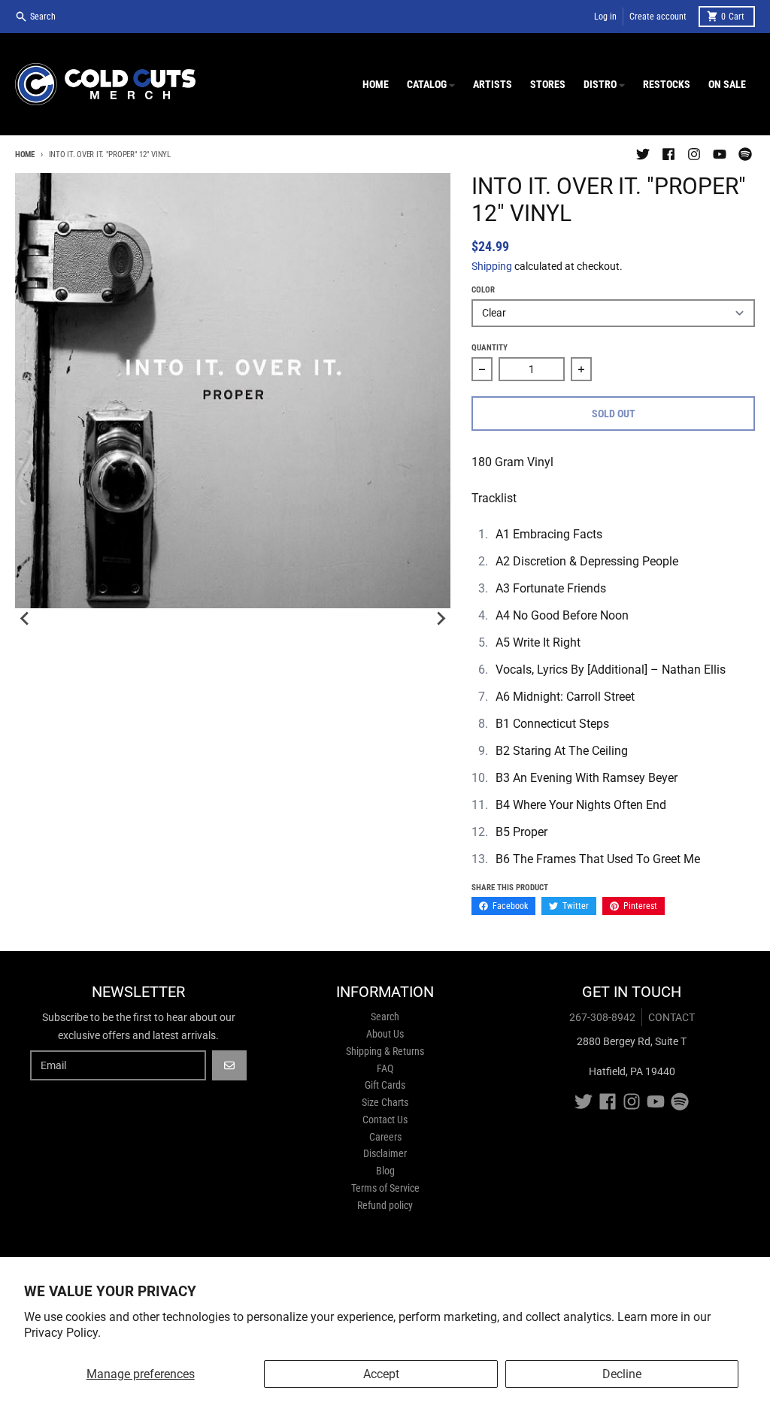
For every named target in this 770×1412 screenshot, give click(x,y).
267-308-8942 (602, 1017)
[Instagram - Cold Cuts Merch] (694, 154)
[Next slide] (439, 618)
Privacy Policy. (62, 1333)
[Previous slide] (25, 618)
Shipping (491, 266)
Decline (621, 1374)
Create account (658, 16)
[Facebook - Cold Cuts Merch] (668, 154)
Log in (605, 16)
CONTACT (671, 1017)
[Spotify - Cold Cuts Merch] (745, 154)
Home (25, 154)
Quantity (489, 348)
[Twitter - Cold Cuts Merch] (643, 154)
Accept (381, 1374)
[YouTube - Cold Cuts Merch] (719, 154)
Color (483, 290)
